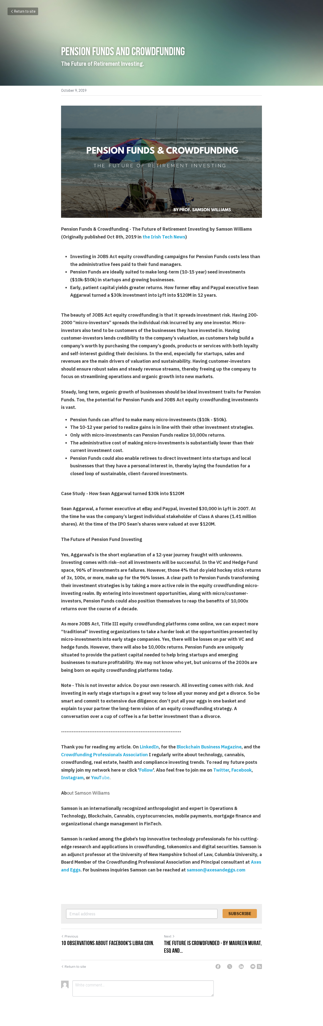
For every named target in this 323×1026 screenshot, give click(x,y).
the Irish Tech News (164, 237)
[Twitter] (229, 966)
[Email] (252, 966)
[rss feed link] (259, 966)
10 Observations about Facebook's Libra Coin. (107, 943)
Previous (71, 936)
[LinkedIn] (241, 966)
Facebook (241, 770)
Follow (146, 770)
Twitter (221, 770)
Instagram (72, 777)
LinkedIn (149, 747)
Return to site (25, 11)
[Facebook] (218, 966)
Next (167, 936)
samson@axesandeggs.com (216, 870)
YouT (96, 777)
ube (106, 777)
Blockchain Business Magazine (209, 747)
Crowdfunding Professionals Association (104, 755)
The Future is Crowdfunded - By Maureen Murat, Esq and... (213, 947)
